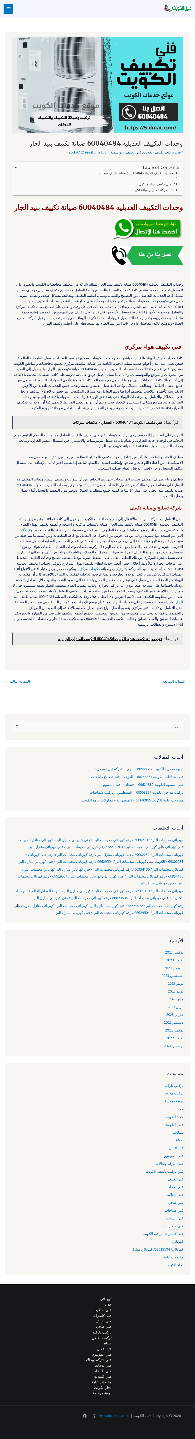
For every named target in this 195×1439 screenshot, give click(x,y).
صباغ (179, 1139)
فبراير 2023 (174, 1014)
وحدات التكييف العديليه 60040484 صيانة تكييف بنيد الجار (135, 173)
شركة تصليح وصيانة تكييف (151, 189)
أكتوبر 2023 (174, 960)
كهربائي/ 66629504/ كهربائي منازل (157, 1249)
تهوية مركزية (174, 1100)
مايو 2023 (176, 999)
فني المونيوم (173, 1155)
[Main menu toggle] (9, 9)
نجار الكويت (174, 1264)
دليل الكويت (174, 1124)
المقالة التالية (17, 681)
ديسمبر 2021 (173, 1045)
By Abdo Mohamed (114, 1415)
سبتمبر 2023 (173, 967)
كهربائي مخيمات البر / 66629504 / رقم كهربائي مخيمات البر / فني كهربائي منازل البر (93, 846)
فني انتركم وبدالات (169, 1163)
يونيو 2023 (175, 991)
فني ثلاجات (175, 1186)
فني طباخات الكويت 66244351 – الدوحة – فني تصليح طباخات (137, 776)
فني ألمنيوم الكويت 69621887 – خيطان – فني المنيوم (143, 784)
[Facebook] (85, 1416)
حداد (180, 1108)
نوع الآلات (26, 530)
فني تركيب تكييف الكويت (162, 152)
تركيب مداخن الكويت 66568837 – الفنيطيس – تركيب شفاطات (136, 792)
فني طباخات (174, 1210)
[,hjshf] (94, 1416)
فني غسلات (174, 1218)
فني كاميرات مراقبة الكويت (162, 1233)
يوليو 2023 (175, 983)
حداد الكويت (174, 1116)
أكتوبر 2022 (174, 1038)
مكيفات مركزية (89, 568)
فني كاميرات (173, 1225)
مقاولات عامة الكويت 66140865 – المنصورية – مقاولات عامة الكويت (132, 800)
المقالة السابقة (176, 681)
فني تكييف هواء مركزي (155, 184)
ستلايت (177, 1132)
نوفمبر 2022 (174, 1030)
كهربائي (177, 1241)
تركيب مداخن (173, 1093)
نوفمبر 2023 (174, 952)
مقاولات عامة (173, 1257)
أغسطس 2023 (172, 975)
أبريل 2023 (175, 1006)
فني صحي (175, 1202)
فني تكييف (133, 152)
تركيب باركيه (174, 1085)
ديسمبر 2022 (173, 1022)
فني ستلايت (174, 1194)
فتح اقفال (176, 1147)
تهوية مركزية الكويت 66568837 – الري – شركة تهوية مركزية (139, 768)
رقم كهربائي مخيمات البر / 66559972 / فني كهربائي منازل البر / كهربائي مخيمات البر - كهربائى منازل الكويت (102, 905)
